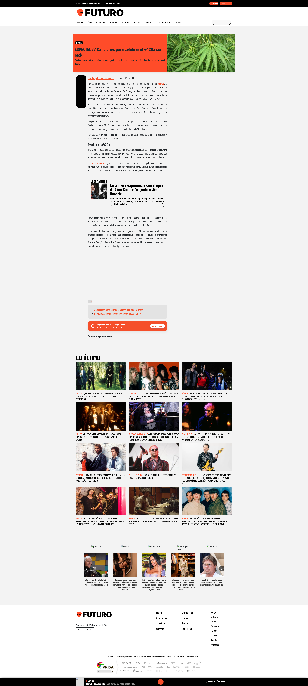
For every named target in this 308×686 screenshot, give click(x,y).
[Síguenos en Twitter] (219, 12)
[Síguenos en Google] (204, 12)
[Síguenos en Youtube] (223, 12)
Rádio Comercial (201, 673)
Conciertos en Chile (162, 22)
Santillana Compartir (162, 663)
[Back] (149, 682)
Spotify (213, 640)
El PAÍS (126, 663)
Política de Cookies (139, 656)
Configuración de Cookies (156, 656)
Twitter (213, 630)
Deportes (125, 22)
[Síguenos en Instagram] (208, 12)
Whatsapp (214, 644)
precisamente (98, 162)
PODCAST (116, 3)
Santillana (149, 663)
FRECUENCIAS (107, 3)
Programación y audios (217, 681)
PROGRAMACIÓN (94, 3)
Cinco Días (159, 667)
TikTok (213, 621)
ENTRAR (214, 3)
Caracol (197, 663)
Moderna (137, 673)
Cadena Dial (189, 667)
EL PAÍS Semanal (175, 667)
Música (89, 22)
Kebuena (198, 667)
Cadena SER (173, 663)
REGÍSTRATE (226, 3)
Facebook (214, 626)
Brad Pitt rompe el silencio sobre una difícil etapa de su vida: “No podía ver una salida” (212, 582)
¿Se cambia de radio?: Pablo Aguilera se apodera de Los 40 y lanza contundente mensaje (96, 582)
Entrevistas (137, 22)
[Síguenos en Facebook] (215, 12)
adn (189, 663)
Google (213, 612)
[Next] (172, 682)
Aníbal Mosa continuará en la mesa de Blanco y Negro (118, 309)
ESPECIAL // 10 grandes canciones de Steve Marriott (118, 313)
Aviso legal (112, 656)
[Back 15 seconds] (155, 682)
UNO (143, 667)
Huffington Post (129, 667)
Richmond (125, 673)
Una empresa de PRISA (105, 665)
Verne (182, 667)
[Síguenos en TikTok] (211, 12)
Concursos (178, 22)
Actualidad (113, 22)
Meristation (190, 673)
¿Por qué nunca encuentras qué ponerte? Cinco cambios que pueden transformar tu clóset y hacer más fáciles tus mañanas (183, 585)
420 (90, 302)
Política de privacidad (124, 656)
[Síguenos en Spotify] (227, 12)
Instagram (214, 616)
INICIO (78, 3)
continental (168, 667)
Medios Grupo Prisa (105, 671)
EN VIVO (85, 3)
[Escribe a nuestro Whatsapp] (231, 12)
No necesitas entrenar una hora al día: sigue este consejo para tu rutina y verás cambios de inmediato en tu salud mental (125, 585)
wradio (150, 667)
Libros (185, 618)
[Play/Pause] (161, 682)
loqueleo (178, 673)
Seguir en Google (157, 326)
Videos (148, 22)
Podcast (186, 623)
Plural (148, 673)
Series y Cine (101, 22)
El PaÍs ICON (159, 673)
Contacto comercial (85, 630)
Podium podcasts (125, 670)
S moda (168, 673)
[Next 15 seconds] (166, 682)
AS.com (180, 663)
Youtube (213, 635)
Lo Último (79, 22)
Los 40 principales (138, 663)
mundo (161, 83)
